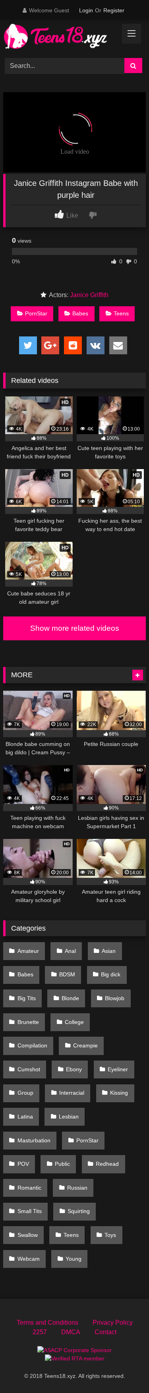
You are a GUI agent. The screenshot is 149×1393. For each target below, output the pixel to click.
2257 (40, 1332)
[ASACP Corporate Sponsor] (74, 1350)
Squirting (79, 1211)
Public (62, 1164)
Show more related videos (74, 628)
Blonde (70, 998)
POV (23, 1164)
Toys (110, 1235)
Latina (25, 1116)
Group (25, 1093)
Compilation (32, 1045)
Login (86, 10)
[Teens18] (61, 38)
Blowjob (114, 998)
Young (73, 1259)
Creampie (85, 1045)
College (74, 1022)
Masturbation (33, 1140)
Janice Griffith (89, 295)
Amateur (28, 951)
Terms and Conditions (47, 1322)
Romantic (29, 1187)
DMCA (70, 1332)
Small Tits (29, 1211)
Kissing (119, 1093)
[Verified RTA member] (74, 1358)
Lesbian (69, 1116)
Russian (77, 1187)
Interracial (71, 1093)
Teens (121, 313)
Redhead (107, 1164)
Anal (70, 951)
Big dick (110, 974)
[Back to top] (124, 1369)
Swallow (27, 1235)
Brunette (28, 1022)
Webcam (28, 1259)
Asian (109, 951)
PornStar (36, 313)
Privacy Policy (113, 1322)
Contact (105, 1332)
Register (113, 10)
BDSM (67, 974)
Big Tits (26, 998)
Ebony (74, 1069)
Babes (80, 313)
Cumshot (28, 1069)
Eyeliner (118, 1069)
